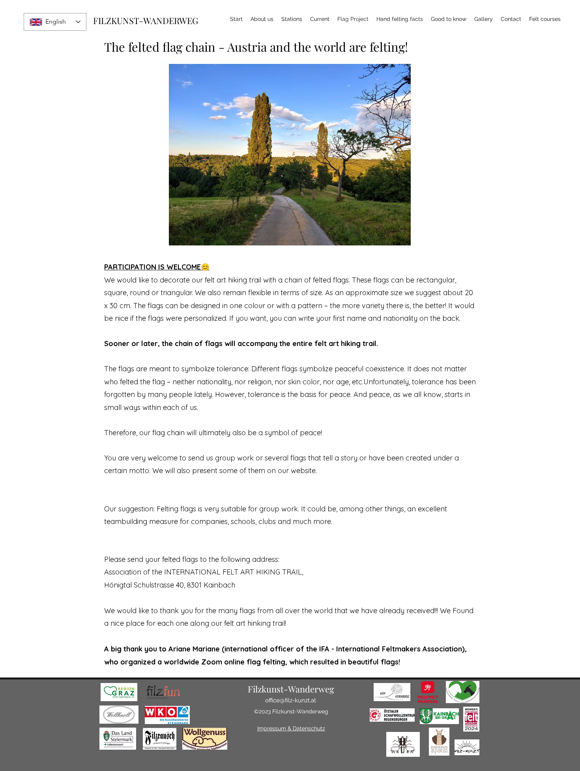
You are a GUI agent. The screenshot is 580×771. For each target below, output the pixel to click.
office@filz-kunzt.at (290, 700)
